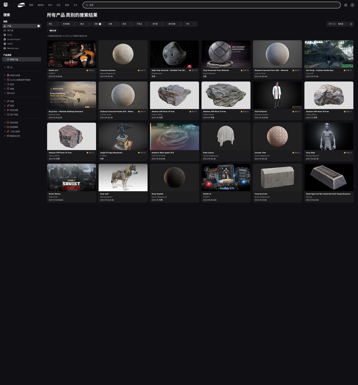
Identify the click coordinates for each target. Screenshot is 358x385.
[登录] (352, 5)
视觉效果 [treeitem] (14, 110)
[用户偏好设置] (351, 24)
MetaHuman (13, 48)
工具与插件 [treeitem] (15, 131)
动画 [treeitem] (12, 101)
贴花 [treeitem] (12, 84)
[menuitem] (31, 5)
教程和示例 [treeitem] (15, 136)
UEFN (10, 44)
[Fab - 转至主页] (21, 5)
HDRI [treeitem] (12, 93)
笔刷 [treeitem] (12, 88)
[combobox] (214, 5)
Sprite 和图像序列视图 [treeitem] (20, 79)
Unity (9, 35)
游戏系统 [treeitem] (14, 122)
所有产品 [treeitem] (14, 59)
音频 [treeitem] (12, 105)
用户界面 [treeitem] (14, 114)
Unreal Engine (13, 39)
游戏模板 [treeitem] (14, 127)
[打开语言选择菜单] (345, 5)
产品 (9, 26)
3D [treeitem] (11, 67)
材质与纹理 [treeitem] (15, 75)
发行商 (10, 30)
